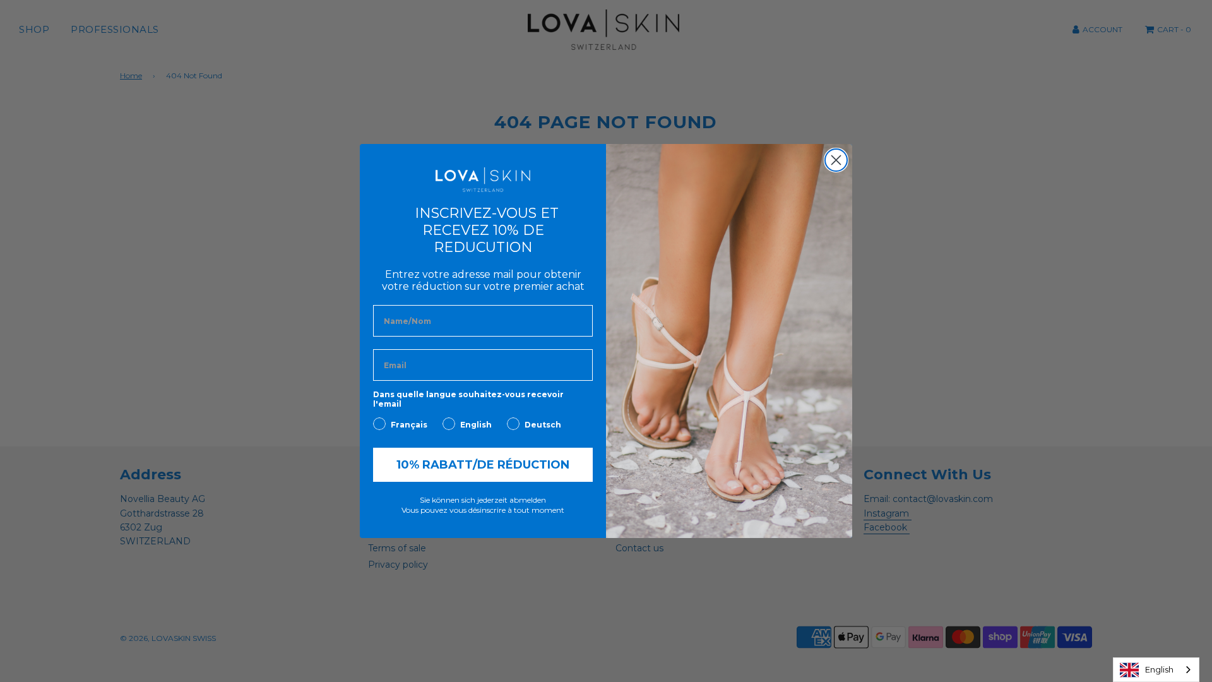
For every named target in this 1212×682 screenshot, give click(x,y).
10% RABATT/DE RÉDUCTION (482, 465)
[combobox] (1156, 669)
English (1159, 669)
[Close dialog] (836, 160)
